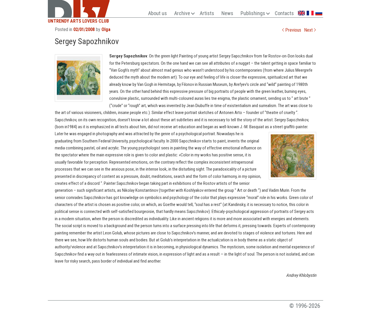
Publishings (253, 13)
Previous (292, 30)
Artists (207, 13)
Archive (182, 13)
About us (157, 13)
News (227, 13)
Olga (105, 29)
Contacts (284, 13)
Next (309, 30)
